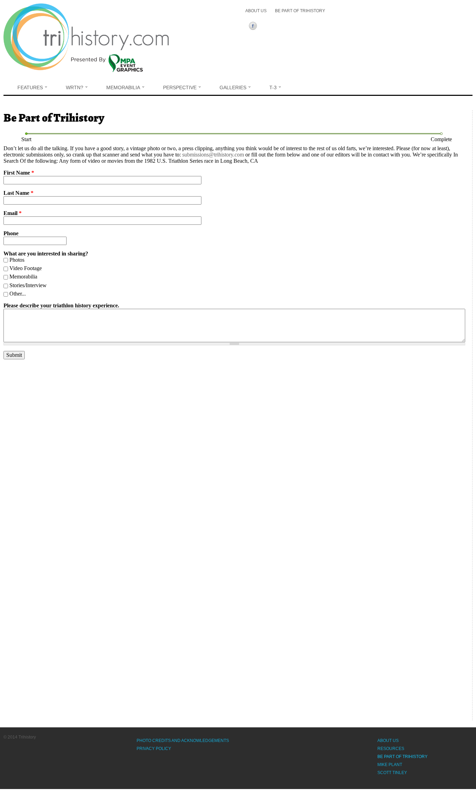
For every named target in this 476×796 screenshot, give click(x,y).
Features (30, 87)
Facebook (254, 27)
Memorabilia (123, 87)
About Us (256, 10)
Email (12, 213)
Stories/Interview (28, 285)
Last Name (18, 193)
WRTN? (74, 87)
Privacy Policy (154, 748)
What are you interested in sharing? (45, 254)
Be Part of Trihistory (300, 10)
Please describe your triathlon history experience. (61, 305)
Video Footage (25, 268)
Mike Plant (389, 764)
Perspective (180, 87)
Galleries (233, 87)
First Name (18, 173)
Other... (17, 294)
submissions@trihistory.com (213, 155)
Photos (16, 260)
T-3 (273, 87)
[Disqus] (234, 452)
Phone (10, 233)
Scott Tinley (392, 772)
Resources (390, 748)
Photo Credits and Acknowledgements (183, 740)
